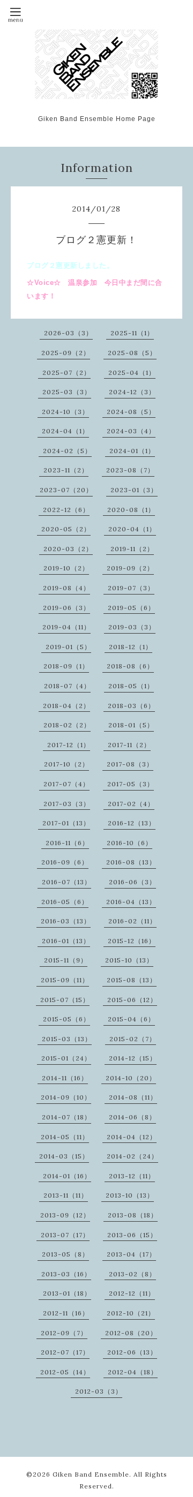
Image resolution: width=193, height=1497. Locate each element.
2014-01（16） (67, 1176)
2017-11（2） (129, 745)
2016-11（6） (67, 843)
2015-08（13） (132, 980)
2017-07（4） (66, 784)
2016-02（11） (132, 921)
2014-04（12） (132, 1137)
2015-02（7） (132, 1039)
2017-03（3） (66, 804)
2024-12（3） (132, 392)
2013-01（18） (67, 1293)
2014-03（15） (64, 1156)
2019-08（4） (66, 588)
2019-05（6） (131, 608)
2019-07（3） (131, 588)
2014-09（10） (66, 1097)
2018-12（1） (130, 647)
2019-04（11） (66, 627)
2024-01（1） (132, 451)
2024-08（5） (131, 412)
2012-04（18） (133, 1372)
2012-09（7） (64, 1333)
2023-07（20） (66, 490)
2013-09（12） (65, 1215)
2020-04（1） (132, 529)
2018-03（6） (131, 706)
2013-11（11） (65, 1195)
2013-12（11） (132, 1176)
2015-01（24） (66, 1058)
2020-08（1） (131, 510)
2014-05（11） (65, 1137)
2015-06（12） (132, 1000)
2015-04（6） (131, 1019)
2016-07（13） (66, 882)
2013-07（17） (65, 1235)
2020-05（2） (66, 529)
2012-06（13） (132, 1352)
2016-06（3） (132, 882)
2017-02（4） (131, 804)
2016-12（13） (131, 823)
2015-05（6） (66, 1019)
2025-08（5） (132, 353)
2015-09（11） (65, 980)
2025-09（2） (65, 353)
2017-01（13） (66, 823)
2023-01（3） (134, 490)
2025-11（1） (132, 333)
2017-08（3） (130, 764)
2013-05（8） (65, 1254)
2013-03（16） (66, 1274)
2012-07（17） (65, 1352)
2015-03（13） (67, 1039)
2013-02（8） (132, 1274)
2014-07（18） (66, 1117)
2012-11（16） (66, 1313)
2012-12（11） (132, 1293)
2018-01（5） (131, 725)
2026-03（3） (68, 333)
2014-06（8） (132, 1117)
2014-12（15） (133, 1058)
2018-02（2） (67, 725)
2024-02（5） (67, 451)
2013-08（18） (133, 1215)
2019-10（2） (66, 568)
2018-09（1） (66, 666)
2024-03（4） (131, 431)
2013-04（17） (131, 1254)
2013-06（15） (132, 1235)
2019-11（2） (132, 549)
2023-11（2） (65, 470)
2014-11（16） (65, 1078)
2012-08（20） (131, 1333)
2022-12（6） (66, 510)
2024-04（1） (65, 431)
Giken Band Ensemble (91, 1474)
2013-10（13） (130, 1195)
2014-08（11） (133, 1097)
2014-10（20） (131, 1078)
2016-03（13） (66, 921)
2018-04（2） (66, 706)
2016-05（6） (64, 902)
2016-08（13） (131, 862)
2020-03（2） (68, 549)
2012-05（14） (65, 1372)
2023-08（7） (130, 470)
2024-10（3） (65, 412)
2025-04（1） (131, 372)
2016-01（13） (66, 941)
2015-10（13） (129, 960)
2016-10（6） (129, 843)
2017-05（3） (130, 784)
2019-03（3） (131, 627)
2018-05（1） (131, 686)
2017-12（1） (68, 745)
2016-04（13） (131, 902)
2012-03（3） (98, 1391)
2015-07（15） (65, 1000)
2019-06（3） (66, 608)
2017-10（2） (66, 764)
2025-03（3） (66, 392)
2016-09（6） (64, 862)
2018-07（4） (67, 686)
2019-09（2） (130, 568)
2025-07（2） (66, 372)
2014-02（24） (132, 1156)
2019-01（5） (68, 647)
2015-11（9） (65, 960)
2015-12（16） (131, 941)
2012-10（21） (131, 1313)
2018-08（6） (130, 666)
